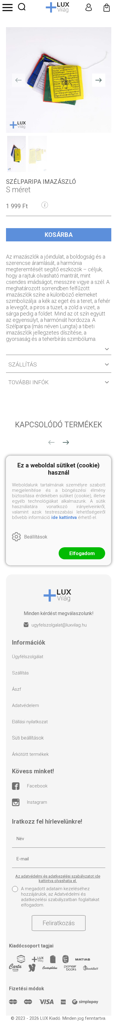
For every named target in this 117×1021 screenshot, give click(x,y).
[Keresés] (21, 6)
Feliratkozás (59, 923)
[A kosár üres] (106, 7)
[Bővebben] (58, 351)
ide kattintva (64, 517)
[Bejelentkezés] (88, 7)
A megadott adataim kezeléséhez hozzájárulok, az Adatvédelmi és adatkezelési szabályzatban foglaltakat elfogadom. (60, 897)
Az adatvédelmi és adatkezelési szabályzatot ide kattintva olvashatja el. (57, 878)
